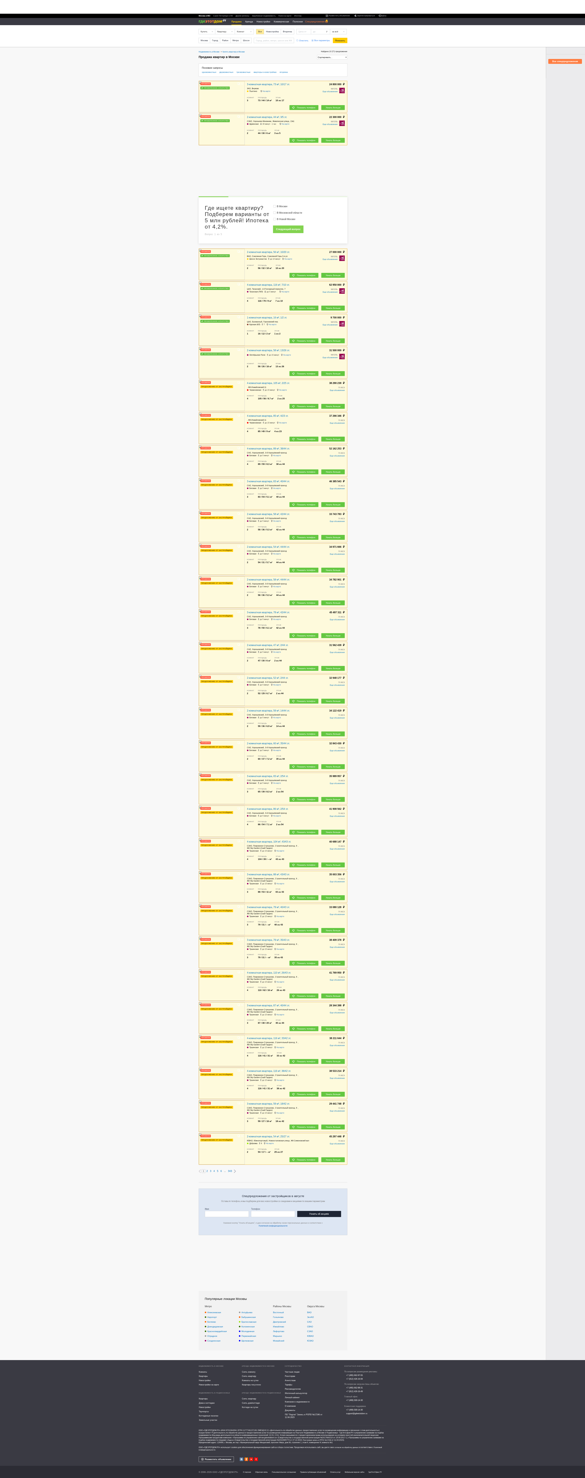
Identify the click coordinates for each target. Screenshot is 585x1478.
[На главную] (213, 21)
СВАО (310, 1326)
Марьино (277, 1336)
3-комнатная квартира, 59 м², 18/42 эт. (268, 1103)
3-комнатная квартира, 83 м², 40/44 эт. (268, 481)
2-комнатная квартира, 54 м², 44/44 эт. (268, 547)
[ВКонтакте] (241, 1459)
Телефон (255, 1209)
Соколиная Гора (259, 256)
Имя (207, 1209)
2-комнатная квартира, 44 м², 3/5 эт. (267, 117)
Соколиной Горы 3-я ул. (277, 256)
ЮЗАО (310, 1341)
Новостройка (272, 31)
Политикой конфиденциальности (273, 1226)
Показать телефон (306, 107)
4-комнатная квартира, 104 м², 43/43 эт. (269, 841)
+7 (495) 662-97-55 (354, 1375)
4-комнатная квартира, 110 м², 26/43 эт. (269, 972)
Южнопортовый (261, 1141)
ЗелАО (310, 1317)
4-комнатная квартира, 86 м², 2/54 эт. (267, 809)
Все (260, 31)
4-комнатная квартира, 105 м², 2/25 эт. (268, 383)
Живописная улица (281, 121)
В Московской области (289, 212)
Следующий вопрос (288, 229)
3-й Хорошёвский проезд (276, 453)
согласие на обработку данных (346, 1447)
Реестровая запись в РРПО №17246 (317, 1440)
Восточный (278, 1312)
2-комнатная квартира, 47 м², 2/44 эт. (267, 645)
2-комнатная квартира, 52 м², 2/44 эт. (267, 678)
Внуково (255, 88)
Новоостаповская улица (279, 1141)
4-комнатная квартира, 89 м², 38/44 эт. (268, 448)
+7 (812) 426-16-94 (354, 1379)
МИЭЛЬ (334, 89)
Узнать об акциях (319, 1213)
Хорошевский (258, 453)
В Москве (282, 206)
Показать (340, 40)
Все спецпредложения (565, 61)
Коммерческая (281, 21)
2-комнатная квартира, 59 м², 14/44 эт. (268, 710)
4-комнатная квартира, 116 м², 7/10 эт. (268, 285)
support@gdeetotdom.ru (356, 1413)
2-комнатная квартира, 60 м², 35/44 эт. (268, 743)
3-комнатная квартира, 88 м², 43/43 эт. (268, 874)
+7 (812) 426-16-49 (354, 1391)
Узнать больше (333, 107)
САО (249, 453)
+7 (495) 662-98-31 (354, 1388)
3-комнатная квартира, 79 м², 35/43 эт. (268, 940)
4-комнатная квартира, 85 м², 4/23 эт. (267, 416)
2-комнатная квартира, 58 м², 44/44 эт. (268, 579)
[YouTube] (251, 1459)
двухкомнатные (226, 72)
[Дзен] (256, 1459)
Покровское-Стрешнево (263, 846)
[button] (241, 96)
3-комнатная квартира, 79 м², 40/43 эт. (268, 907)
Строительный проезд (285, 846)
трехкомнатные (243, 72)
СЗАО (249, 121)
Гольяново (278, 1317)
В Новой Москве (286, 219)
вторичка (284, 72)
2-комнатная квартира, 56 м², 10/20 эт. (268, 252)
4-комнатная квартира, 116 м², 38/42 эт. (269, 1071)
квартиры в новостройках (265, 72)
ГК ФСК (341, 388)
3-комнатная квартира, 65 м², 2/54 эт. (267, 776)
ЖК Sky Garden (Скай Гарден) (260, 848)
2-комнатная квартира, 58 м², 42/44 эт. (268, 514)
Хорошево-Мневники (262, 121)
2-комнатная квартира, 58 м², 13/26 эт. (268, 350)
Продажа (236, 21)
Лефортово (278, 1331)
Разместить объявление (218, 1459)
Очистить (303, 40)
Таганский (256, 289)
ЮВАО (250, 1141)
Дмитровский (279, 1322)
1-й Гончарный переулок (272, 289)
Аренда (249, 21)
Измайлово (278, 1326)
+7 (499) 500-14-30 (354, 1400)
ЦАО (249, 289)
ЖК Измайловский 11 (257, 387)
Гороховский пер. (270, 322)
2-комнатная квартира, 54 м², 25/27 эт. (268, 1136)
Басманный (257, 322)
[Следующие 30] (235, 1171)
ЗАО (249, 88)
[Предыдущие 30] (200, 1171)
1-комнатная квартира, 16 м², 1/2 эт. (267, 317)
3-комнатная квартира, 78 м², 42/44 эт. (268, 612)
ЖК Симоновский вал (300, 1141)
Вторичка (287, 31)
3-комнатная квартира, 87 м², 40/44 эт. (268, 1005)
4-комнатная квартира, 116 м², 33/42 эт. (269, 1038)
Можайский (278, 1341)
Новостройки (263, 21)
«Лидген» (230, 1440)
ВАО (249, 256)
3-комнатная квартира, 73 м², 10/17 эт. (268, 84)
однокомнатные (209, 72)
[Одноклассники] (246, 1459)
